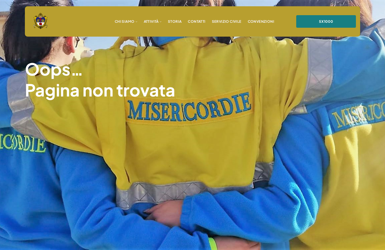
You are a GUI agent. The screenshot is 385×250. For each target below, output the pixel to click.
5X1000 (326, 21)
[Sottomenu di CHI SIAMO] (136, 21)
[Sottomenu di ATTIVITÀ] (161, 21)
